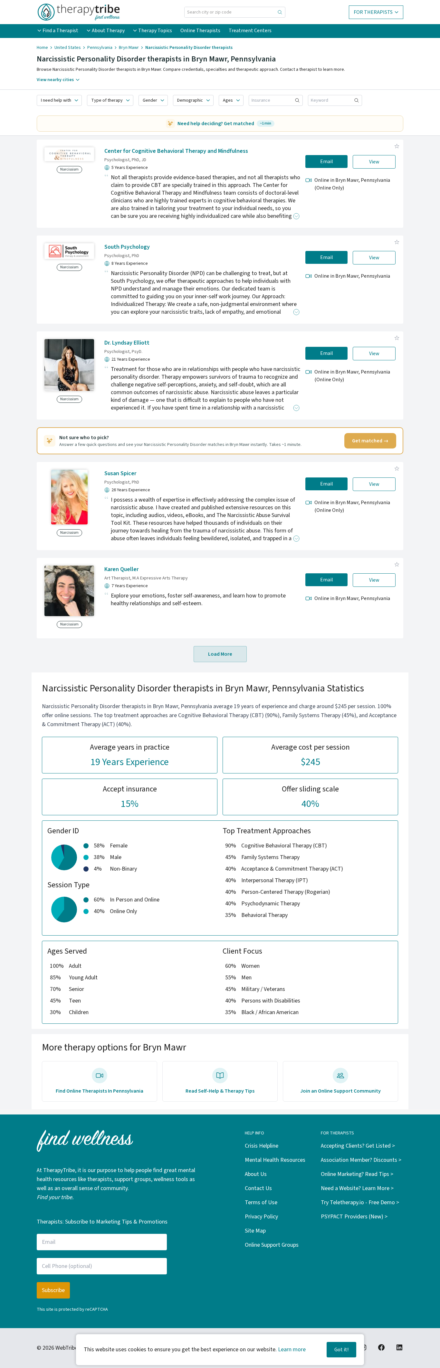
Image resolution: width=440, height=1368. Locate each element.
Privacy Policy (261, 1217)
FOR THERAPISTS (373, 12)
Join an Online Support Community (340, 1091)
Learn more (292, 1349)
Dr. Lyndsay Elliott (126, 343)
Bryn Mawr (129, 47)
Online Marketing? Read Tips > (357, 1174)
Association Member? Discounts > (361, 1160)
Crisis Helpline (261, 1146)
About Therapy (108, 30)
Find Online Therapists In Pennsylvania (99, 1091)
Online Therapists (200, 30)
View (374, 161)
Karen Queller (121, 569)
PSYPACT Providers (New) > (354, 1217)
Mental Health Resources (275, 1160)
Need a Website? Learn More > (357, 1188)
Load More (220, 654)
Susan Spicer (120, 473)
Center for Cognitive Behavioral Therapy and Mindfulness (176, 151)
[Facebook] (381, 1347)
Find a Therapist (60, 30)
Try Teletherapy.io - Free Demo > (360, 1202)
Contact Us (258, 1188)
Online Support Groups (272, 1245)
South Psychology (127, 247)
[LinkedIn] (399, 1347)
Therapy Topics (155, 30)
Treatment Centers (250, 30)
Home (42, 47)
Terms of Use (261, 1202)
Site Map (255, 1231)
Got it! (341, 1349)
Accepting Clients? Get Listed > (358, 1146)
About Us (256, 1174)
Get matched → (370, 440)
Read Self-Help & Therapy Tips (220, 1091)
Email (326, 161)
